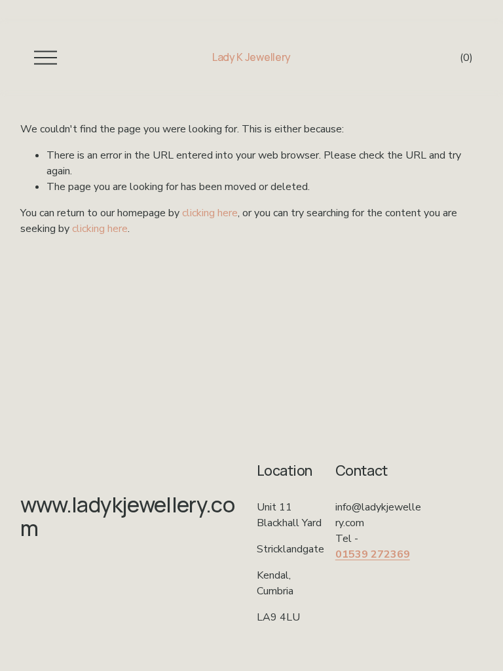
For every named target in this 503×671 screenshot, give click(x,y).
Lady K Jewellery (251, 57)
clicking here (210, 213)
